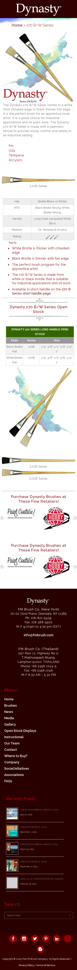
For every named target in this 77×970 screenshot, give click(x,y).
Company (11, 762)
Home (17, 25)
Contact (10, 749)
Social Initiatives (16, 768)
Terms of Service (45, 965)
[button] (2, 518)
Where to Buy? (15, 756)
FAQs (8, 781)
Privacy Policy (26, 965)
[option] (21, 512)
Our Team (12, 743)
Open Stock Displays (20, 730)
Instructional (13, 737)
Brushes (10, 705)
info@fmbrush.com (38, 635)
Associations (14, 774)
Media (9, 718)
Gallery (10, 724)
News (8, 711)
